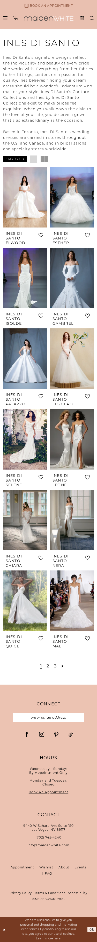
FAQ (49, 873)
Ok (91, 929)
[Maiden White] (48, 18)
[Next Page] (62, 666)
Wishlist (46, 867)
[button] (5, 18)
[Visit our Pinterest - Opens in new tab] (56, 734)
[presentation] (25, 197)
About (63, 867)
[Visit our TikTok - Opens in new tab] (70, 734)
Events (80, 867)
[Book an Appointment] (82, 18)
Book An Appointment (48, 792)
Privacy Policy (21, 893)
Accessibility (77, 893)
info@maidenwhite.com (48, 845)
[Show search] (92, 18)
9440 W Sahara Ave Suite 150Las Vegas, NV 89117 (48, 827)
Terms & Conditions (49, 893)
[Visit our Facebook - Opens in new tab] (27, 734)
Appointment (22, 867)
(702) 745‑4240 (48, 837)
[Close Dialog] (4, 929)
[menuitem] (5, 18)
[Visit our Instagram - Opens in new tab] (41, 734)
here (57, 938)
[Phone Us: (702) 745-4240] (16, 18)
